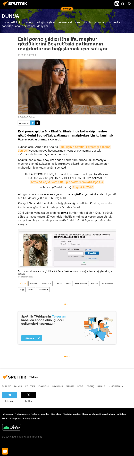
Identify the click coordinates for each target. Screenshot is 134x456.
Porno (31, 289)
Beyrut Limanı (81, 283)
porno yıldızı (42, 289)
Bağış (21, 289)
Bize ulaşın (56, 414)
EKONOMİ (43, 386)
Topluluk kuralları (72, 414)
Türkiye (6, 386)
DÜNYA (22, 283)
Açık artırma (107, 283)
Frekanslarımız (22, 414)
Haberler (34, 283)
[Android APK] (11, 427)
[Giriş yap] (122, 3)
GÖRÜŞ (90, 386)
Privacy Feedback (32, 418)
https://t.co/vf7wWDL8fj (47, 182)
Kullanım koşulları (40, 414)
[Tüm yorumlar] (5, 451)
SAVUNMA (57, 386)
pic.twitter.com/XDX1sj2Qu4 (84, 182)
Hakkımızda (7, 414)
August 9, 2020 (83, 187)
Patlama (94, 283)
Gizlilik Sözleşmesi (11, 418)
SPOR (80, 386)
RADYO (101, 386)
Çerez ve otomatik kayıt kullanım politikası (104, 414)
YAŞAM (70, 386)
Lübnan (58, 283)
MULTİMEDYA (116, 386)
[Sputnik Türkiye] (16, 6)
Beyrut (68, 283)
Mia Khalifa (46, 283)
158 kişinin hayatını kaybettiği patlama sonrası (64, 148)
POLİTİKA (30, 386)
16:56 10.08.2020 (27, 55)
